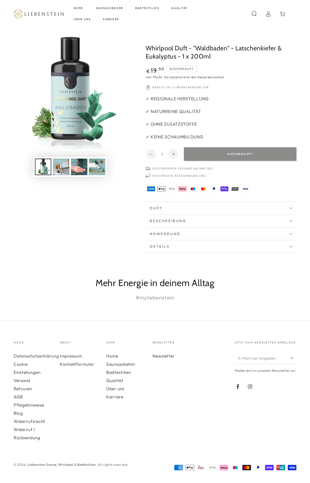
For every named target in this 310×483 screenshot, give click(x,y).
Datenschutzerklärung (36, 356)
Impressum (71, 356)
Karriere (114, 397)
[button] (254, 14)
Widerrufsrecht (29, 421)
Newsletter (164, 356)
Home (112, 356)
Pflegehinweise (29, 405)
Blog (18, 413)
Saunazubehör (121, 364)
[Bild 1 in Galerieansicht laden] (43, 167)
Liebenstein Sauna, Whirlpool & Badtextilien (61, 465)
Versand (170, 77)
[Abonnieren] (293, 358)
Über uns (115, 388)
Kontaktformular (77, 364)
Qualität (114, 380)
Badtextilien (118, 372)
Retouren (23, 388)
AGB (18, 397)
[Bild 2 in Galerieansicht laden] (61, 167)
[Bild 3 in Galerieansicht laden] (79, 167)
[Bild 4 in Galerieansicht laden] (97, 167)
